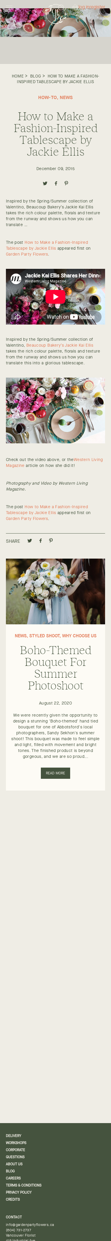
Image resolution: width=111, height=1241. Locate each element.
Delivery (13, 1135)
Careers (13, 1178)
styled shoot (44, 636)
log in (83, 7)
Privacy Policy (19, 1192)
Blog (35, 76)
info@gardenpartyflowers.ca (30, 1224)
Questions (15, 1157)
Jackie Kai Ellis (79, 345)
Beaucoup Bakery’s (45, 345)
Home (18, 76)
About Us (14, 1164)
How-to (47, 97)
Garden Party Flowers (27, 254)
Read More (55, 773)
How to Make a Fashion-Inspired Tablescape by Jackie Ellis (58, 78)
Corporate (15, 1150)
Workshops (16, 1142)
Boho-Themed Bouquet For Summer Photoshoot (55, 667)
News (66, 97)
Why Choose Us (79, 636)
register (97, 7)
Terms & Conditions (23, 1185)
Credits (13, 1199)
